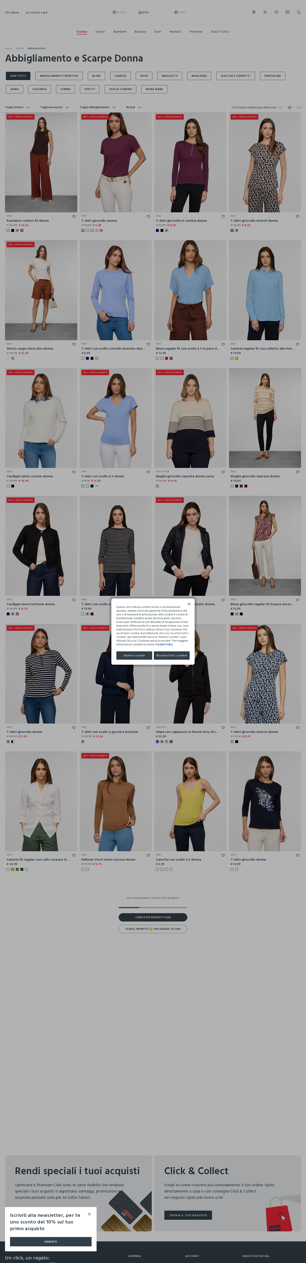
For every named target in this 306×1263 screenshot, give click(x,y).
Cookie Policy (164, 644)
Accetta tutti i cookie (171, 655)
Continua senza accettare (189, 604)
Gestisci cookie (134, 655)
